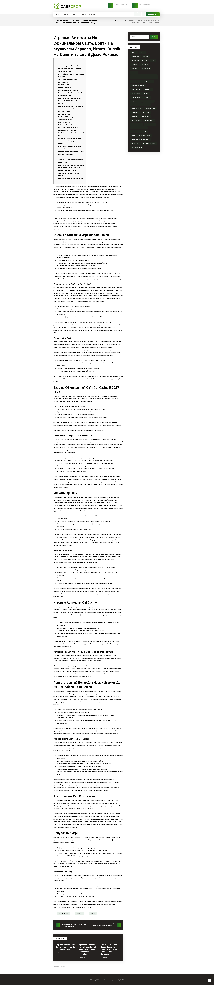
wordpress (134, 72)
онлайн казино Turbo (137, 124)
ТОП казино (146, 97)
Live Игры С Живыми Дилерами (68, 117)
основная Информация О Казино (69, 173)
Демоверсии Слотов (65, 119)
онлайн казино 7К (136, 120)
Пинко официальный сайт (138, 85)
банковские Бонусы (64, 87)
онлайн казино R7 (148, 120)
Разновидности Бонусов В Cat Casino (70, 106)
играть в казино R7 (148, 101)
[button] (136, 14)
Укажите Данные (64, 85)
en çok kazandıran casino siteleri (139, 60)
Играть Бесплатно (64, 122)
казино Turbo (146, 112)
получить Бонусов (64, 157)
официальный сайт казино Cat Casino (141, 135)
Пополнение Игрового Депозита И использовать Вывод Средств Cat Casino (69, 141)
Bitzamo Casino (135, 56)
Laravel (153, 60)
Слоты (60, 176)
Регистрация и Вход (64, 114)
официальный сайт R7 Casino (139, 128)
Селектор (146, 93)
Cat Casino (145, 56)
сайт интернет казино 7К (149, 143)
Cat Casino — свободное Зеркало (69, 127)
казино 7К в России (136, 108)
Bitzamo (143, 52)
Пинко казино (149, 81)
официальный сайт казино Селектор (140, 139)
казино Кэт (134, 116)
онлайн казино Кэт (150, 124)
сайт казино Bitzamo (137, 147)
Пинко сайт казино (136, 89)
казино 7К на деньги (150, 108)
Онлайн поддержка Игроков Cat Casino (71, 66)
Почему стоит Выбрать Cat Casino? (70, 69)
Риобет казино (148, 89)
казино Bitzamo (135, 112)
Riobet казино (135, 68)
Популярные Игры (64, 111)
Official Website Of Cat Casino (67, 130)
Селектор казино (136, 97)
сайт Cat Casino (135, 143)
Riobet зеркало (144, 64)
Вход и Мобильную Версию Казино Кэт (71, 178)
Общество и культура (137, 81)
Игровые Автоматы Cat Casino (68, 90)
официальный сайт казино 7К (139, 131)
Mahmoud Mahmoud (63, 913)
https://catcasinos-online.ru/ (112, 279)
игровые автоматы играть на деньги (140, 104)
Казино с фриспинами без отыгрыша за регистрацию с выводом (141, 77)
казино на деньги (145, 116)
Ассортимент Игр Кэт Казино (67, 109)
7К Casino (134, 52)
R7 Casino (134, 64)
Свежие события (136, 93)
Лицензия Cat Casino (65, 71)
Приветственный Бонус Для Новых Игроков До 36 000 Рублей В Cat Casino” (69, 100)
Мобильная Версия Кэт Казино (68, 125)
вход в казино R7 (136, 101)
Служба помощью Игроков (67, 170)
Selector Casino (146, 68)
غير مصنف (93, 913)
